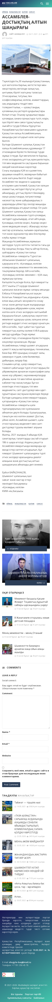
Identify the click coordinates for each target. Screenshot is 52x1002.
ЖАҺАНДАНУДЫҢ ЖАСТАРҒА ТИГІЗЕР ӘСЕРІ (30, 856)
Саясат (32, 12)
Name (6, 732)
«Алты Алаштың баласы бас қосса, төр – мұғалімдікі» (29, 885)
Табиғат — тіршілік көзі (27, 802)
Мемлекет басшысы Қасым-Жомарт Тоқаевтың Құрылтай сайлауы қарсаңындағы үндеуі (31, 602)
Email (6, 743)
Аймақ (5, 12)
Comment (7, 693)
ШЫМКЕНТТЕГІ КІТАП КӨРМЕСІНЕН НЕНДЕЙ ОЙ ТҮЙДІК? (29, 871)
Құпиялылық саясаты (19, 997)
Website (6, 755)
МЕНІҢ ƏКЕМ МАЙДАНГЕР (29, 841)
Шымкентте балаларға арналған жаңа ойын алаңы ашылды (29, 649)
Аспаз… (18, 896)
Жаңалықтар (15, 12)
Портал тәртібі (33, 994)
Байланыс (39, 997)
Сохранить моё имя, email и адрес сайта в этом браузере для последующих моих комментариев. (25, 773)
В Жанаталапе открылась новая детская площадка (31, 619)
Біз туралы (17, 994)
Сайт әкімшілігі (17, 34)
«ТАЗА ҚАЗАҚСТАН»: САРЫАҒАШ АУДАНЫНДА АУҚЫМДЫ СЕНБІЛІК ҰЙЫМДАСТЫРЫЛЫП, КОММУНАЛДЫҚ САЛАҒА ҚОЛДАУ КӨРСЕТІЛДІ (28, 824)
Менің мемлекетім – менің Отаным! (22, 633)
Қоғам (25, 12)
